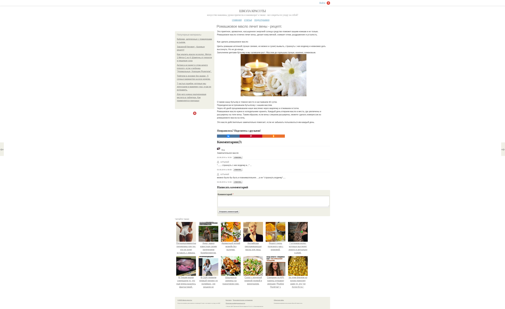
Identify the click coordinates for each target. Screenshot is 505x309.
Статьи (248, 20)
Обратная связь (279, 300)
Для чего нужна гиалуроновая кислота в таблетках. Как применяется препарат (191, 97)
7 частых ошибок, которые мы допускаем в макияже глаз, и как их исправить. (194, 86)
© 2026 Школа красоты (185, 300)
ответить (237, 157)
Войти (322, 2)
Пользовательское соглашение (243, 300)
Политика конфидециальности (235, 303)
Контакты (229, 300)
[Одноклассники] (273, 136)
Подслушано (261, 20)
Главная (237, 20)
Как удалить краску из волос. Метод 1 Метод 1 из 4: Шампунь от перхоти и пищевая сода (194, 57)
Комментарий (225, 194)
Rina (223, 149)
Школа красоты (252, 11)
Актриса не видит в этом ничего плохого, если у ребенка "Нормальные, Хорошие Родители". (194, 68)
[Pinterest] (251, 136)
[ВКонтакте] (228, 136)
